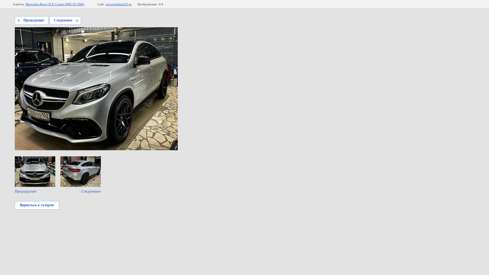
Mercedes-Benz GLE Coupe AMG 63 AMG (55, 4)
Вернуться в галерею (37, 205)
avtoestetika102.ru (119, 4)
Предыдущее (33, 20)
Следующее (63, 20)
